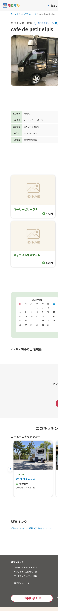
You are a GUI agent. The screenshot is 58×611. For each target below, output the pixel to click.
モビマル (14, 14)
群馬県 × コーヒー (19, 528)
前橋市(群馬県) (30, 140)
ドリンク (20, 474)
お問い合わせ (32, 598)
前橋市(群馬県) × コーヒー (40, 528)
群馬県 (27, 113)
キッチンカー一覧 (28, 14)
